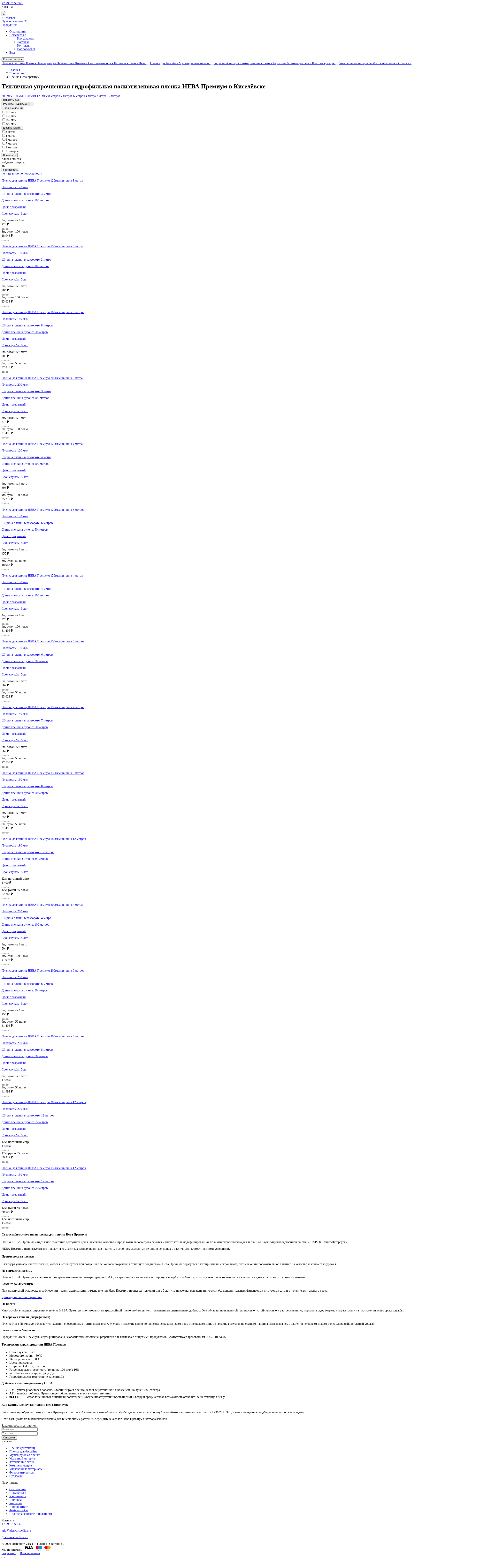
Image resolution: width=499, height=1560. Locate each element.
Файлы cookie (18, 1510)
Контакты (23, 45)
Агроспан (280, 63)
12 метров (113, 96)
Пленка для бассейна (164, 63)
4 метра (91, 96)
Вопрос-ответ (26, 49)
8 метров (54, 96)
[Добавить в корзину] (7, 229)
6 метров (79, 96)
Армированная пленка (257, 63)
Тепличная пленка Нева (130, 63)
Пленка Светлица (14, 63)
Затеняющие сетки (299, 63)
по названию (10, 173)
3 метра (101, 96)
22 (14, 21)
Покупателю (17, 35)
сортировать (10, 169)
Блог (12, 52)
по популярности (30, 173)
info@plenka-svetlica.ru (16, 1530)
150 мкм (31, 96)
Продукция (9, 24)
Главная (14, 69)
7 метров (67, 96)
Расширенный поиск (15, 103)
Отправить (9, 1437)
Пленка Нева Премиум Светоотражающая (85, 63)
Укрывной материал (228, 63)
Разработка (9, 1553)
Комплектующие (323, 63)
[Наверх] (3, 1557)
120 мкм (42, 96)
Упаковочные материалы (355, 63)
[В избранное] (3, 229)
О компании (17, 31)
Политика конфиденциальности (30, 1513)
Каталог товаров (13, 59)
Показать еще (11, 99)
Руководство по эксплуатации (22, 1297)
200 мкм (7, 96)
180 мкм (19, 96)
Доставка (23, 42)
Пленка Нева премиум (41, 63)
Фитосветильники (385, 63)
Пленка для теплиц (22, 1448)
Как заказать (25, 38)
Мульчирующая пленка (194, 63)
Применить (9, 155)
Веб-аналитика (30, 1553)
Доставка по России (15, 1537)
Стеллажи (404, 63)
